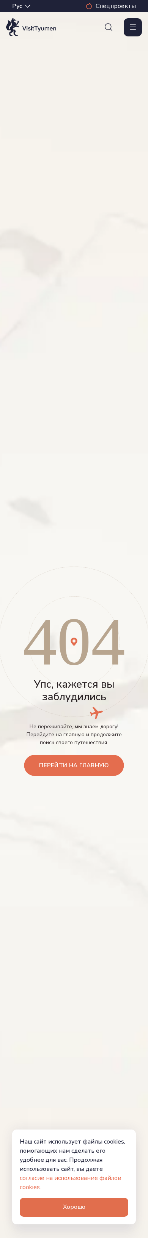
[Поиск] (108, 27)
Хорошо (74, 1207)
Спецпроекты (116, 6)
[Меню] (133, 27)
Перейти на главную (74, 765)
